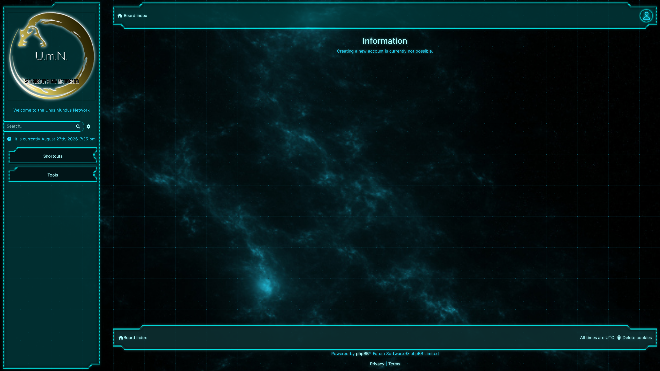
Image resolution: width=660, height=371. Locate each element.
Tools (52, 175)
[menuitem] (634, 337)
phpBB (362, 353)
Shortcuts (52, 156)
